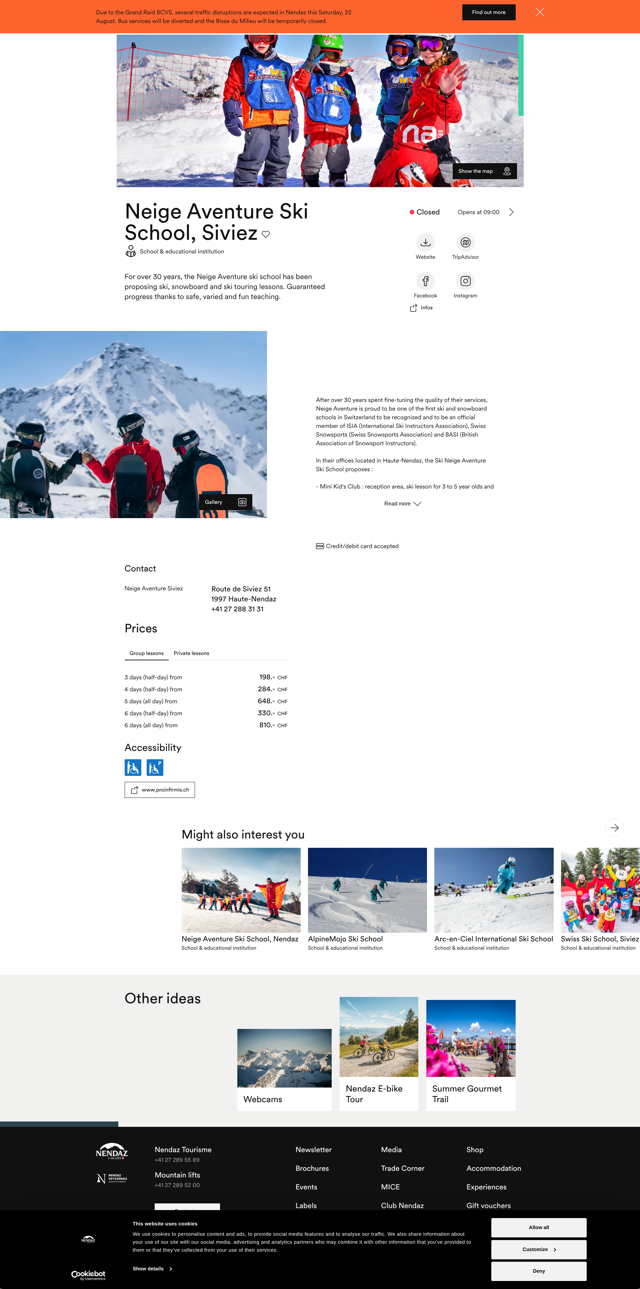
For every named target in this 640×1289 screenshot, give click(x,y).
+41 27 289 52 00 (177, 1185)
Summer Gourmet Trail (467, 1094)
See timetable (512, 212)
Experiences (487, 1187)
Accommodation (494, 1168)
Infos (427, 307)
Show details (148, 1269)
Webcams (262, 1099)
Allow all (539, 1227)
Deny (539, 1271)
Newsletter (314, 1149)
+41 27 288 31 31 (237, 609)
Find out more (489, 12)
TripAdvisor (465, 257)
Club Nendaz (402, 1205)
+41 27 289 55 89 (177, 1159)
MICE (390, 1187)
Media (391, 1149)
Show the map (476, 171)
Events (306, 1187)
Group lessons (147, 653)
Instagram (465, 295)
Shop (475, 1149)
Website (425, 257)
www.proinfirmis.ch (165, 790)
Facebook (425, 295)
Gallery (213, 502)
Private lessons (191, 653)
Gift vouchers (489, 1205)
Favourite (266, 234)
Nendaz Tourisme (112, 1151)
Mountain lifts (177, 1175)
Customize (535, 1249)
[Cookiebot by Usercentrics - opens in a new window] (88, 1275)
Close (540, 12)
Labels (306, 1205)
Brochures (312, 1168)
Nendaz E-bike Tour (374, 1094)
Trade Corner (402, 1168)
